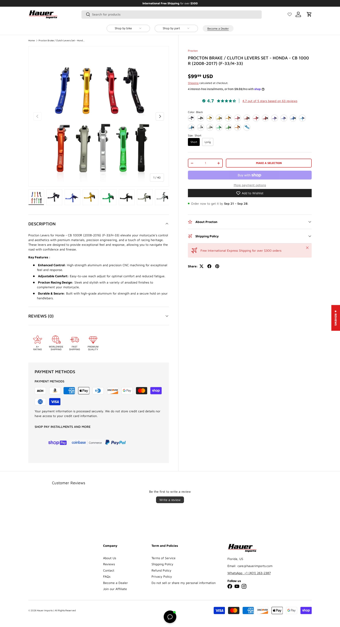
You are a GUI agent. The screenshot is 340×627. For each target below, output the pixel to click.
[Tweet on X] (201, 266)
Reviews (109, 564)
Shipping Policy (162, 564)
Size (194, 135)
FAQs (106, 576)
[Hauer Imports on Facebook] (229, 586)
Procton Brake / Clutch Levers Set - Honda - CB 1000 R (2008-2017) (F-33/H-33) (62, 40)
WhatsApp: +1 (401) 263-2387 (249, 573)
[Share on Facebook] (209, 266)
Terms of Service (164, 558)
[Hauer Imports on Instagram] (244, 586)
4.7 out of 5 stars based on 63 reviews (269, 101)
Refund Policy (161, 570)
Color (195, 112)
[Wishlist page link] (290, 14)
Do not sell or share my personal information (184, 583)
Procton (193, 50)
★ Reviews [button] (335, 318)
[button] (309, 14)
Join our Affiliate (115, 589)
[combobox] (171, 14)
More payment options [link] (250, 185)
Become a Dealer (218, 28)
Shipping (193, 83)
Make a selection (269, 163)
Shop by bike (123, 28)
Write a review (170, 500)
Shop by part (171, 28)
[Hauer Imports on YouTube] (237, 586)
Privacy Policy (162, 576)
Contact (108, 570)
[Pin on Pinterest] (217, 266)
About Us (109, 558)
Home (31, 40)
